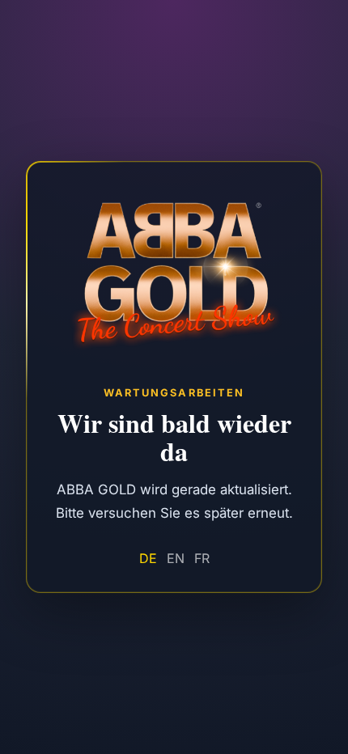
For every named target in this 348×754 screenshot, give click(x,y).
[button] (174, 377)
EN (175, 559)
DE (147, 559)
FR (202, 559)
